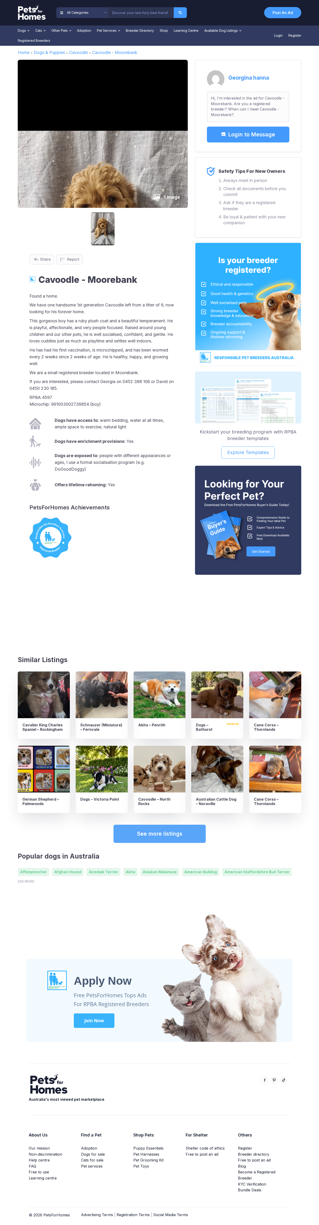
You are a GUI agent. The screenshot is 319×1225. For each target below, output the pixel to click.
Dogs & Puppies (49, 52)
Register (294, 35)
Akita (130, 872)
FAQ (32, 1166)
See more (26, 881)
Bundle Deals (249, 1190)
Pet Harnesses (146, 1154)
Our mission (39, 1148)
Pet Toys (141, 1166)
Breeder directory (253, 1154)
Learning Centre (186, 30)
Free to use (39, 1172)
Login (278, 35)
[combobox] (141, 12)
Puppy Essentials (148, 1148)
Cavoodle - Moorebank (114, 52)
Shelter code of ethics (205, 1148)
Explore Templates (248, 452)
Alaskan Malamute (160, 872)
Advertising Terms (97, 1214)
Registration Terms (133, 1214)
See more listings (159, 834)
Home (23, 52)
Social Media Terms (170, 1214)
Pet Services (107, 30)
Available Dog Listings (221, 30)
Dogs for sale (93, 1154)
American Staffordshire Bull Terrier (257, 872)
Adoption (84, 30)
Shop (164, 30)
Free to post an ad (202, 1154)
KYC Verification (252, 1184)
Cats (39, 30)
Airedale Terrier (103, 872)
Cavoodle (78, 52)
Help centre (39, 1160)
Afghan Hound (67, 872)
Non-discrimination (45, 1154)
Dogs (22, 30)
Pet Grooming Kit (148, 1160)
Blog (242, 1166)
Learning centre (43, 1178)
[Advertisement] (248, 613)
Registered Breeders (34, 41)
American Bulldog (200, 872)
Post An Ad (283, 12)
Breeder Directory (140, 30)
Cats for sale (92, 1160)
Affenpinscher (33, 872)
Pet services (92, 1166)
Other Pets (60, 30)
